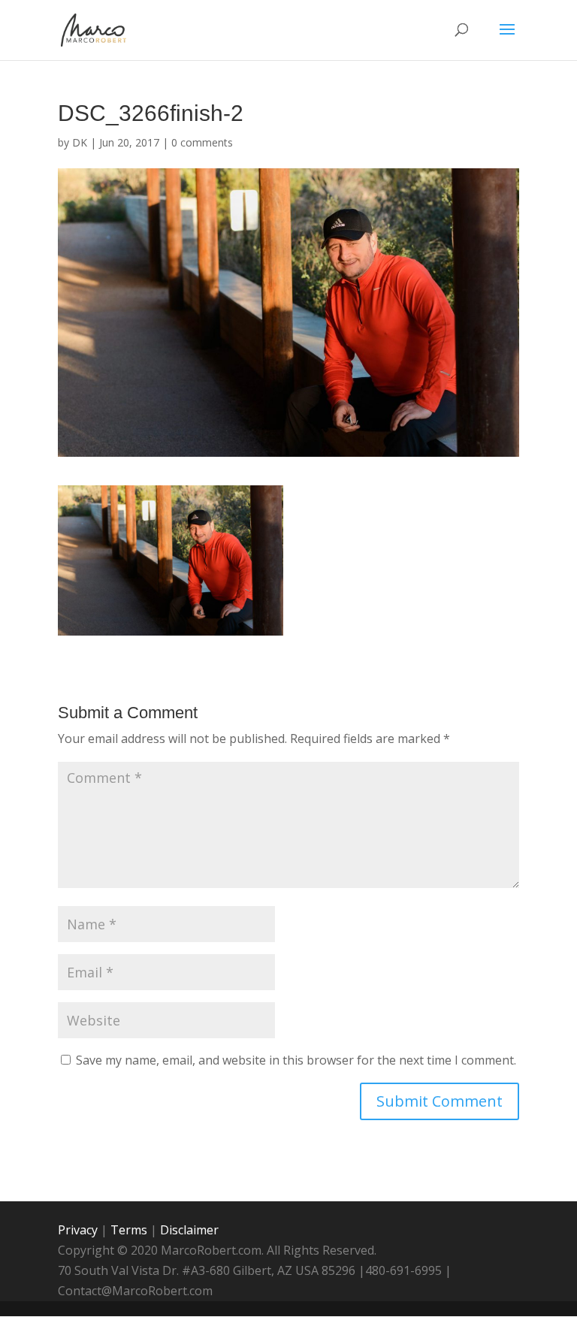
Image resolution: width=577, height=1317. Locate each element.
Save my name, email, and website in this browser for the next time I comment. (296, 1060)
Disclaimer (189, 1230)
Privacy (78, 1230)
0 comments (202, 142)
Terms (128, 1230)
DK (79, 142)
